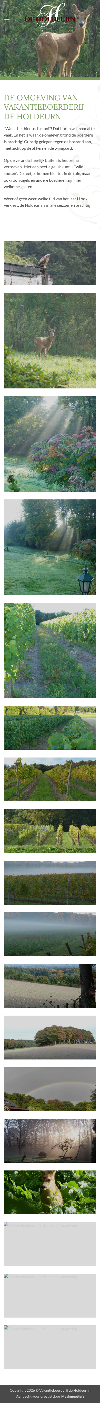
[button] (7, 19)
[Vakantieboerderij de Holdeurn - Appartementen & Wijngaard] (50, 19)
